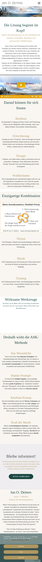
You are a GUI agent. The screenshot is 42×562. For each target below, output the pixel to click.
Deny (21, 552)
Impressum (27, 541)
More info (34, 538)
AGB (5, 541)
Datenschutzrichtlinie (15, 541)
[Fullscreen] (40, 96)
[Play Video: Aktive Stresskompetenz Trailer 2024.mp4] (21, 85)
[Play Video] (2, 96)
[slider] (19, 96)
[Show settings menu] (36, 96)
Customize (21, 546)
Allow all (21, 557)
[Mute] (32, 96)
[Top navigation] (39, 3)
